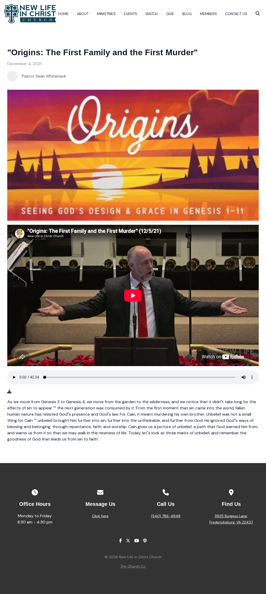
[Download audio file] (9, 391)
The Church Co (133, 566)
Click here (100, 516)
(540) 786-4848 (166, 516)
